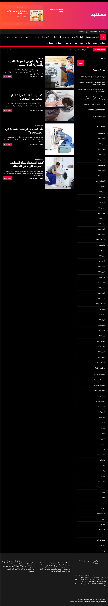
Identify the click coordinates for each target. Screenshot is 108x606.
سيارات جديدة (101, 481)
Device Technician (99, 374)
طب (88, 43)
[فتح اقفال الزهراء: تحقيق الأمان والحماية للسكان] (36, 15)
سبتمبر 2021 (101, 357)
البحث (103, 59)
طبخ (81, 43)
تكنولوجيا (45, 37)
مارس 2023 (101, 266)
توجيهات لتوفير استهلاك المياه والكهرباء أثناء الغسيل (25, 63)
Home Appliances (99, 385)
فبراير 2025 (101, 149)
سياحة (102, 43)
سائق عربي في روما (51, 565)
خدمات (27, 37)
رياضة (9, 37)
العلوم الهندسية (100, 412)
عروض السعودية (83, 579)
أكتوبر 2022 (101, 293)
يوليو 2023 (102, 245)
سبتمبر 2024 (101, 176)
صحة (95, 43)
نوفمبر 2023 (101, 224)
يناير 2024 (102, 218)
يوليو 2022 (102, 309)
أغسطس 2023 (100, 240)
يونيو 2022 (102, 314)
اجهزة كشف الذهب (16, 563)
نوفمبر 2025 (101, 133)
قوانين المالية (101, 513)
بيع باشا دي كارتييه (20, 569)
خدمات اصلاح (40, 58)
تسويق (103, 428)
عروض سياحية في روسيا (14, 561)
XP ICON (18, 567)
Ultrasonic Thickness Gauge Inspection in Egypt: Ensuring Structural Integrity (92, 98)
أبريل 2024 (102, 202)
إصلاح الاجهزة (77, 37)
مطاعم (68, 43)
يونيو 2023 (102, 250)
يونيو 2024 (102, 192)
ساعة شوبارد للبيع (85, 583)
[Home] (103, 37)
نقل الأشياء (102, 545)
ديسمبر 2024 (101, 159)
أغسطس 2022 (100, 304)
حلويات (36, 37)
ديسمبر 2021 (101, 341)
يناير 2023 (102, 277)
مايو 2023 (102, 256)
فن (75, 43)
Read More (7, 76)
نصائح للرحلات (101, 540)
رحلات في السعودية (94, 579)
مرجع (103, 519)
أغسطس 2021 (100, 362)
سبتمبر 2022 (101, 298)
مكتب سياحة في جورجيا (92, 577)
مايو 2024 (102, 197)
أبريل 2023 (102, 261)
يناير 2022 (102, 336)
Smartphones (101, 396)
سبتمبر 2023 (101, 234)
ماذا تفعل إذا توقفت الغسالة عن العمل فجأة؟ (24, 130)
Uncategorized (92, 37)
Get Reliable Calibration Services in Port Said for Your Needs (91, 90)
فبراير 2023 (101, 272)
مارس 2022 (101, 325)
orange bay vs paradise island (52, 569)
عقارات (103, 508)
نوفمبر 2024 (101, 165)
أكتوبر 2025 (101, 138)
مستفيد (98, 14)
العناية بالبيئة (101, 417)
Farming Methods (99, 380)
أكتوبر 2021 (101, 352)
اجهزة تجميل (64, 37)
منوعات (59, 43)
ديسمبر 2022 (101, 282)
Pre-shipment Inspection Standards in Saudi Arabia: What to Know (92, 83)
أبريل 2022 (102, 320)
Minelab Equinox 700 (97, 583)
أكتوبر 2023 (101, 229)
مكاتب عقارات (101, 529)
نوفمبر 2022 (101, 288)
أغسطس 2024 (100, 181)
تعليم (54, 37)
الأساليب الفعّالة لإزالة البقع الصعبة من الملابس (26, 97)
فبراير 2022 (101, 330)
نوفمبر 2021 (101, 346)
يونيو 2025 (102, 144)
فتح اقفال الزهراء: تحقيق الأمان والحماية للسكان (17, 12)
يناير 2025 (102, 154)
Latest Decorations (99, 390)
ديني (103, 465)
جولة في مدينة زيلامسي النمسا (51, 563)
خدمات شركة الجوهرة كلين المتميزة (94, 104)
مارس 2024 (101, 208)
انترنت (103, 422)
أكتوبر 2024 (101, 170)
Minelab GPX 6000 (8, 567)
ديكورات (18, 37)
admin (41, 76)
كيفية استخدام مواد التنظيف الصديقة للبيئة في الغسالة (26, 164)
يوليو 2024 (102, 186)
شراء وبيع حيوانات (99, 486)
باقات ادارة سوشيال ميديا (88, 575)
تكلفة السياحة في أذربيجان (53, 567)
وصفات (50, 43)
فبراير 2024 (101, 213)
